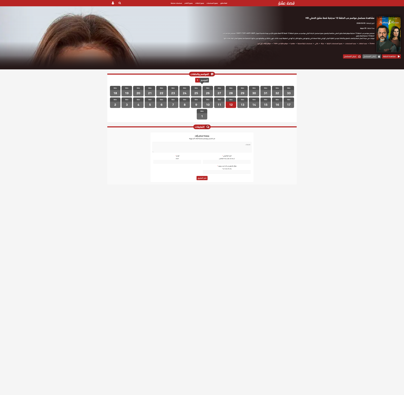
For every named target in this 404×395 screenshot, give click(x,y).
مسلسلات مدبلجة (176, 3)
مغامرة (292, 43)
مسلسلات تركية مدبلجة (305, 43)
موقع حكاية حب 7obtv (280, 43)
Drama (372, 43)
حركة (322, 43)
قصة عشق (223, 3)
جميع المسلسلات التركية (334, 43)
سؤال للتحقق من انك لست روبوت (227, 166)
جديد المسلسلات (350, 43)
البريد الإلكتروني (226, 156)
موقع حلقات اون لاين (264, 43)
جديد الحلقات (363, 43)
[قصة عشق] (286, 3)
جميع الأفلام (189, 3)
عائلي (316, 43)
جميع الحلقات (199, 3)
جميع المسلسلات (212, 3)
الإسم (177, 156)
